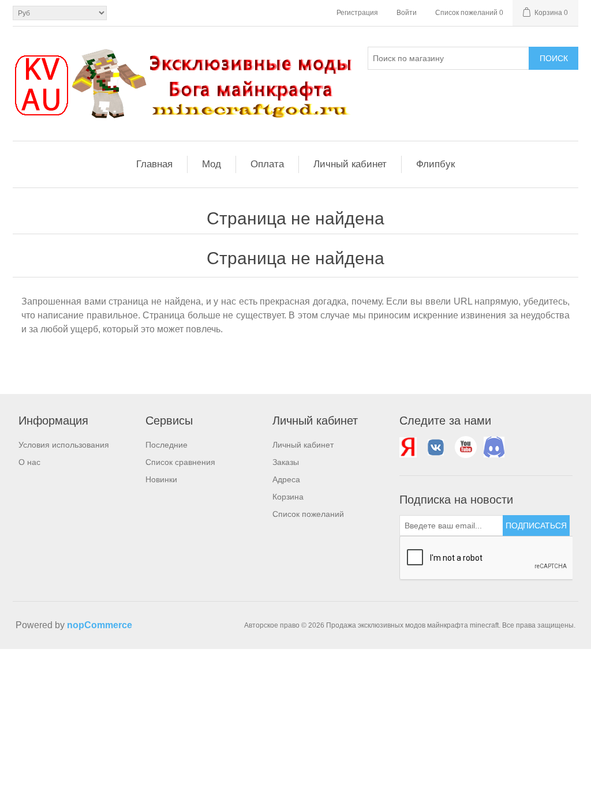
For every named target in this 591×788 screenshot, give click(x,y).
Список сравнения (180, 462)
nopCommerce (99, 625)
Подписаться (536, 525)
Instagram (493, 447)
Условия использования (63, 444)
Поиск (554, 58)
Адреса (286, 479)
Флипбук (435, 164)
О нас (29, 462)
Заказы (285, 462)
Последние (166, 444)
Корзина (288, 496)
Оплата (267, 164)
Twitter (438, 447)
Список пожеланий (308, 514)
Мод (211, 164)
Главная (154, 164)
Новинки (161, 479)
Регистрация (357, 13)
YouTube (466, 447)
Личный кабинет (350, 164)
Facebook (410, 447)
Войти (407, 13)
